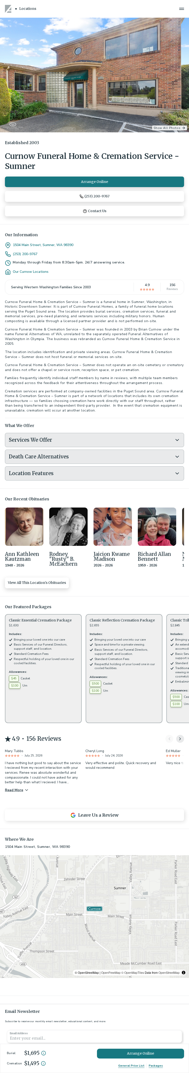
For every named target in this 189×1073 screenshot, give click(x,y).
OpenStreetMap (169, 972)
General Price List (131, 1066)
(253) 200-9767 (25, 254)
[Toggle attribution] (184, 973)
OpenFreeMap (111, 972)
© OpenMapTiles (132, 972)
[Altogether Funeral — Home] (9, 9)
